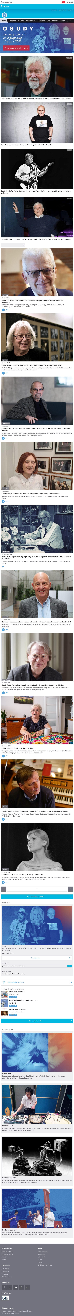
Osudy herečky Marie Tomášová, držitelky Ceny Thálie (22, 874)
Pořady (21, 21)
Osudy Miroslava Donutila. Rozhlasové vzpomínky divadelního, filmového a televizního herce (36, 239)
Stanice (4, 1257)
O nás (62, 21)
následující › (70, 889)
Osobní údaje (12, 1311)
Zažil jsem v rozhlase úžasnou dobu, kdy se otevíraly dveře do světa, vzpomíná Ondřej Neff (36, 622)
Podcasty (5, 1274)
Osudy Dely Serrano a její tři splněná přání (18, 748)
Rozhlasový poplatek (45, 1265)
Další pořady (7, 1030)
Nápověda (41, 1254)
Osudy (4, 946)
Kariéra (40, 1260)
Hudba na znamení (9, 1230)
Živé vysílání (6, 1269)
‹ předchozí (3, 889)
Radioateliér (6, 1073)
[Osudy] (37, 38)
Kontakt (40, 1262)
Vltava (69, 966)
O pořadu (6, 903)
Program (54, 10)
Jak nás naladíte (43, 1251)
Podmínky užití (22, 1311)
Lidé (48, 21)
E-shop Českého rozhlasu (13, 989)
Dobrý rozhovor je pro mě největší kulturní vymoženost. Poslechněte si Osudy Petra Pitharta (36, 98)
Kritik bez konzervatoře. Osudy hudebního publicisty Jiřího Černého (26, 145)
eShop (4, 1260)
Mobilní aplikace (7, 1277)
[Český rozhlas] (6, 2)
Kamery (70, 10)
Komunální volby (7, 1254)
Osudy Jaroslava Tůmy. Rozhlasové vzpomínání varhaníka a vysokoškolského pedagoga (35, 811)
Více (69, 21)
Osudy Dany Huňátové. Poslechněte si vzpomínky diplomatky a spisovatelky (30, 493)
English (31, 1311)
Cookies (4, 1311)
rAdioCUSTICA (7, 1126)
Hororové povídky (9, 1178)
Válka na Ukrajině (7, 1251)
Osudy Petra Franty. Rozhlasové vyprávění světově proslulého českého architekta (33, 685)
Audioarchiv (63, 10)
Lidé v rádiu (41, 1257)
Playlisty (41, 21)
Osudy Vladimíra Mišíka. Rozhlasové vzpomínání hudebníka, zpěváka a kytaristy (32, 365)
